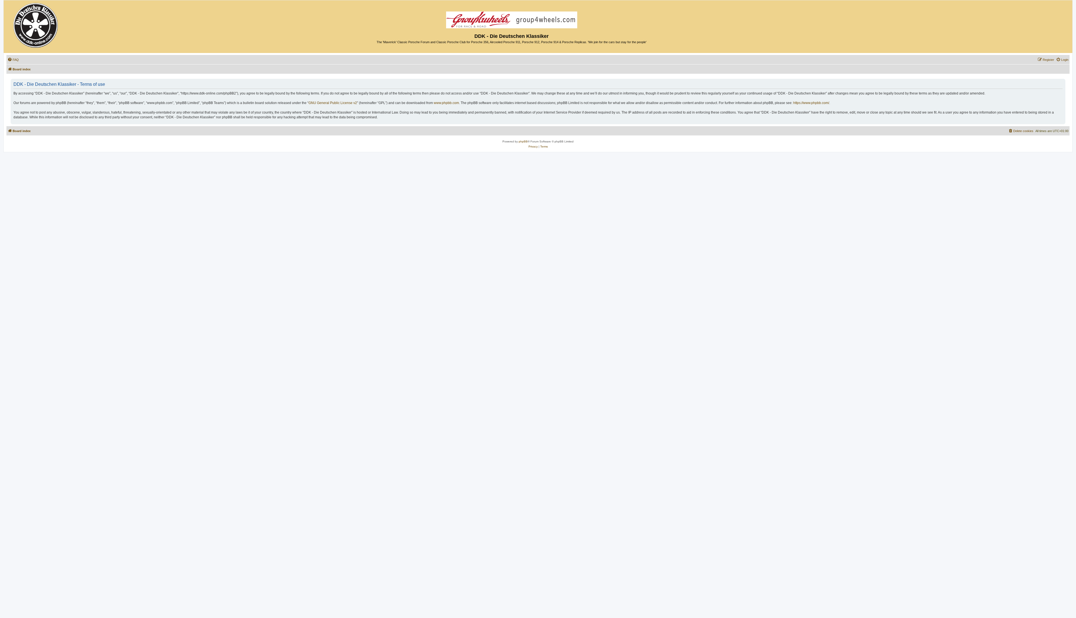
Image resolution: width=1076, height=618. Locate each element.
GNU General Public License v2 (333, 103)
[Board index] (36, 24)
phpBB (523, 141)
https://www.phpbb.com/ (811, 103)
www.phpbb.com (446, 103)
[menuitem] (13, 59)
